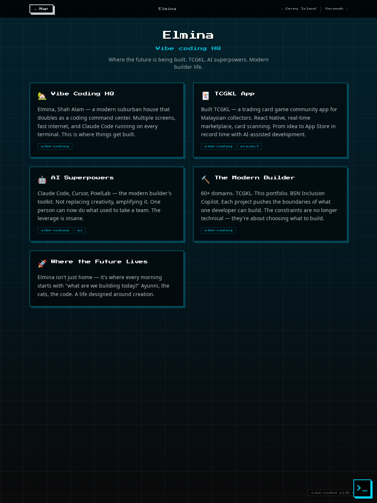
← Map (41, 8)
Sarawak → (336, 8)
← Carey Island (298, 8)
